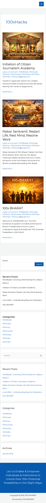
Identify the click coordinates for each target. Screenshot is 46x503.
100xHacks (26, 74)
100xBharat (23, 72)
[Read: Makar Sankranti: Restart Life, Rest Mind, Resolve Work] (22, 113)
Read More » (7, 92)
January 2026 (7, 454)
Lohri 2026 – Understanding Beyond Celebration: (22, 300)
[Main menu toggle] (41, 4)
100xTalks (35, 74)
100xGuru (6, 74)
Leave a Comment (10, 72)
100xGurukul (16, 74)
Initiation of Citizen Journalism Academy (18, 288)
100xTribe (6, 77)
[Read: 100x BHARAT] (22, 190)
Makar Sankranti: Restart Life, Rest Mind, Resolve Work (21, 135)
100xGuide (33, 72)
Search (5, 261)
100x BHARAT (12, 208)
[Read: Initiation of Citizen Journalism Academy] (22, 46)
